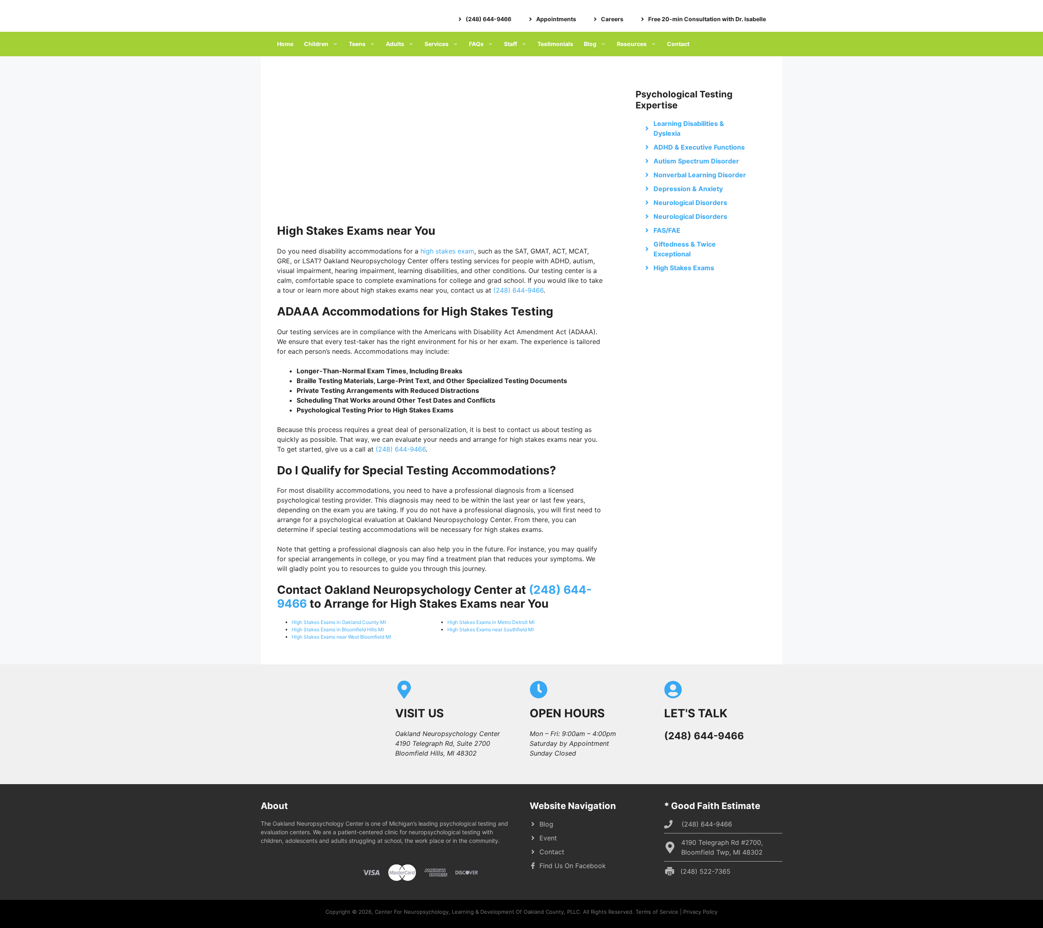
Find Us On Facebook (572, 866)
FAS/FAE (667, 230)
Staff (510, 43)
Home (285, 43)
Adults (395, 43)
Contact (678, 43)
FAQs (476, 43)
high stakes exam (447, 251)
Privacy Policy (700, 911)
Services (437, 43)
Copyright (338, 911)
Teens (357, 43)
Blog (590, 43)
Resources (632, 43)
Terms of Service (657, 911)
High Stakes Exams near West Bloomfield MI (341, 637)
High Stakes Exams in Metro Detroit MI (491, 622)
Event (548, 838)
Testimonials (555, 43)
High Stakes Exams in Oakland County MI (339, 622)
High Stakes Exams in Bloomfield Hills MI (338, 629)
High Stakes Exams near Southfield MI (490, 629)
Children (316, 43)
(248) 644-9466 (518, 290)
